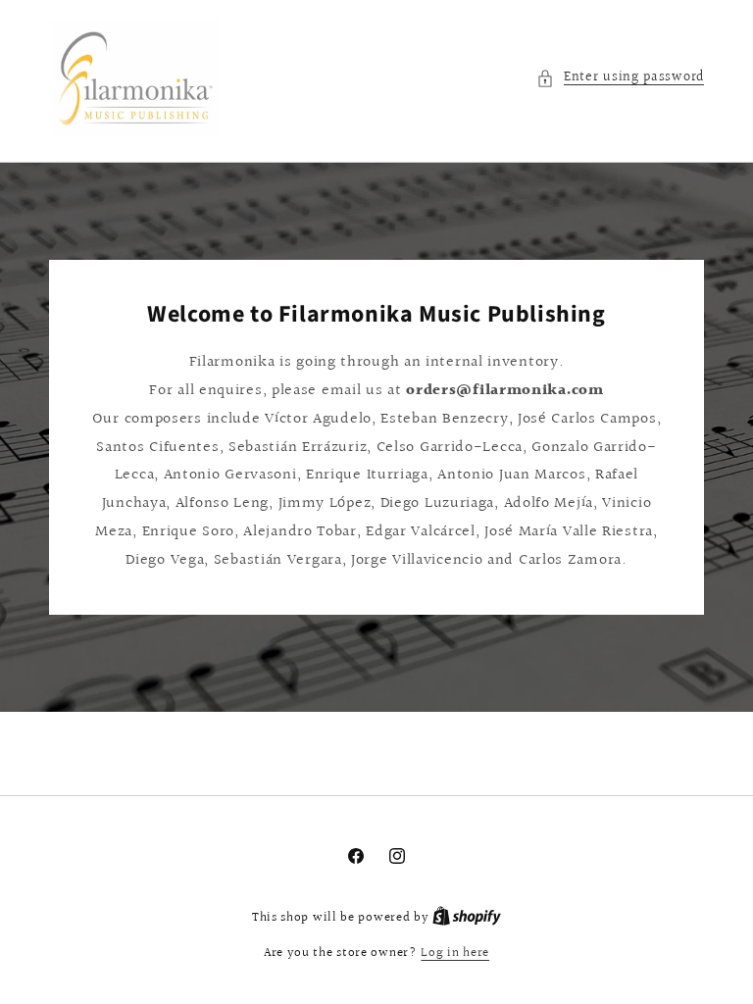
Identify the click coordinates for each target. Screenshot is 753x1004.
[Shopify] (466, 918)
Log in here (455, 953)
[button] (620, 78)
